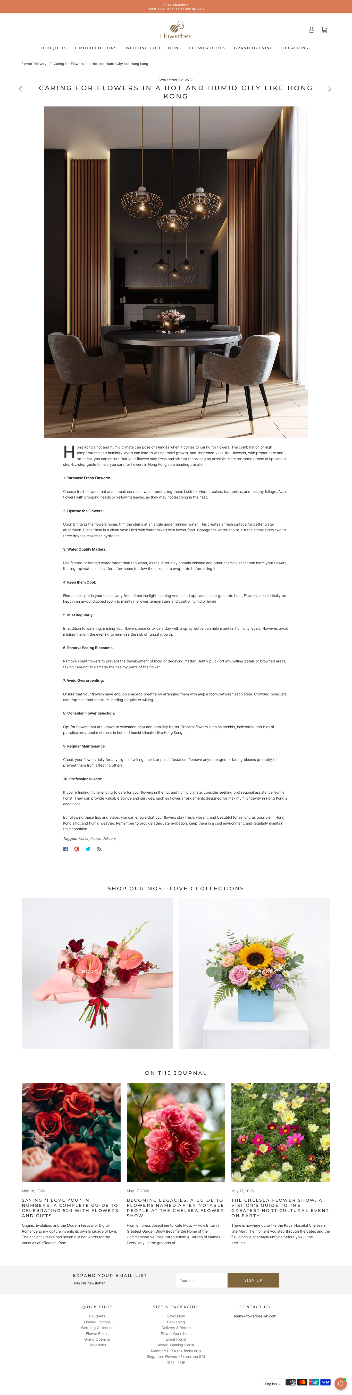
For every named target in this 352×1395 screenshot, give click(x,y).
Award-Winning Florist (176, 1345)
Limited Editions (96, 48)
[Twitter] (88, 849)
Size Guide (176, 1316)
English (271, 1384)
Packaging (176, 1322)
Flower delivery (103, 838)
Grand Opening (253, 48)
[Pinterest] (76, 849)
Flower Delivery (33, 64)
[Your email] (202, 1280)
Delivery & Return (176, 1327)
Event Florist (176, 1339)
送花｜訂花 (176, 1362)
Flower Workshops (176, 1333)
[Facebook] (65, 849)
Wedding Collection (152, 48)
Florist (83, 838)
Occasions (294, 48)
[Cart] (324, 30)
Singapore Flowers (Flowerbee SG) (176, 1356)
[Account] (311, 29)
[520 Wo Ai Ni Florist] (71, 1132)
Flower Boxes (207, 48)
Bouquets (54, 48)
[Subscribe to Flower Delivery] (99, 849)
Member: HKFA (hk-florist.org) (176, 1351)
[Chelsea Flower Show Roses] (176, 1132)
